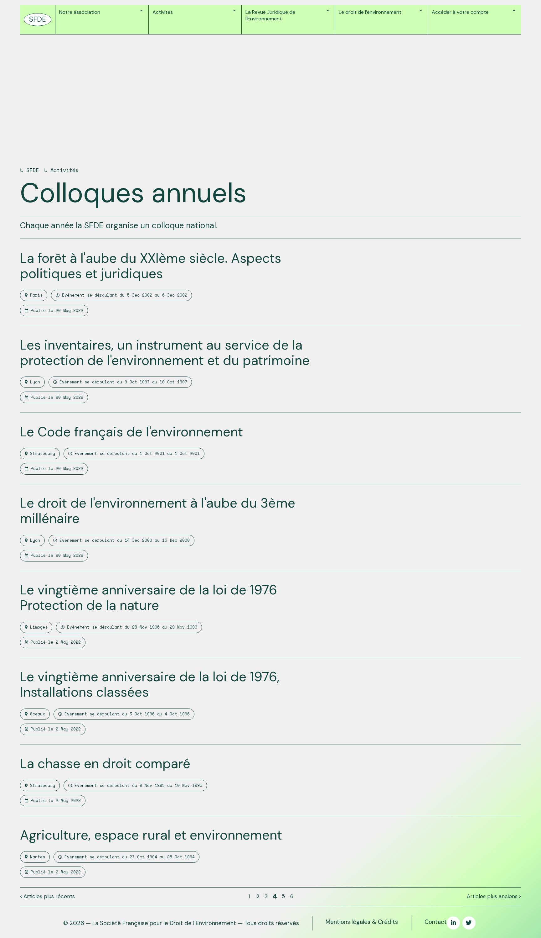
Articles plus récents (48, 896)
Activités (64, 170)
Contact (436, 922)
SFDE (32, 170)
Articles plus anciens (493, 896)
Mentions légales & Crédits (362, 922)
